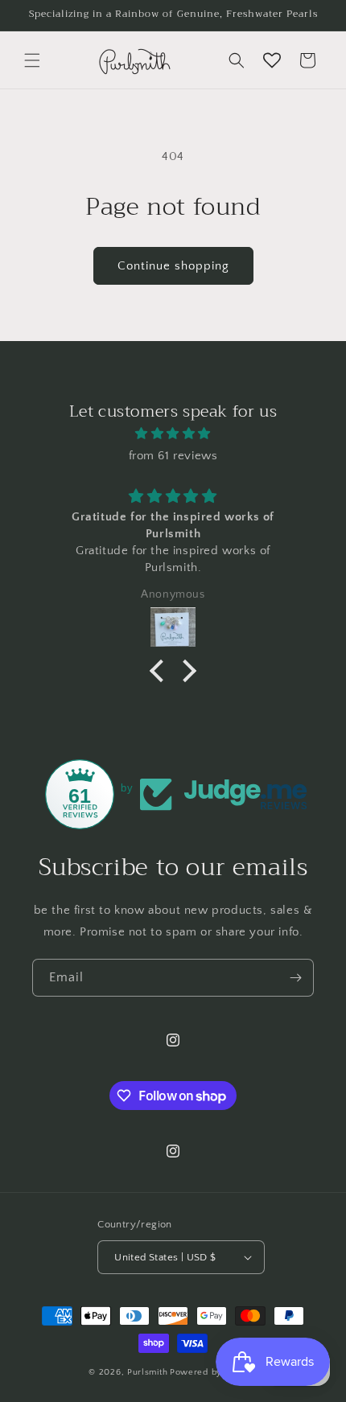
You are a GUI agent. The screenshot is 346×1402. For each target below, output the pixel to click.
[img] (173, 433)
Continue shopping (173, 266)
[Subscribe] (295, 978)
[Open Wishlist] (272, 60)
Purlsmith (147, 1372)
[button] (32, 60)
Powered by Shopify (213, 1372)
